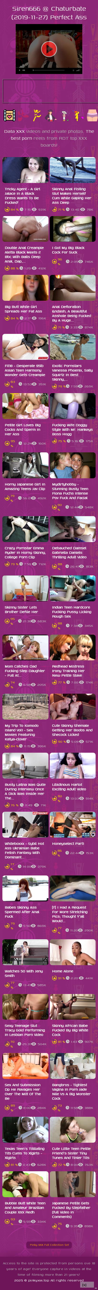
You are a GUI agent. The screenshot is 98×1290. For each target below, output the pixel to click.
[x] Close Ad (87, 1285)
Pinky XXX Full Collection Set (51, 1245)
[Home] (28, 1245)
